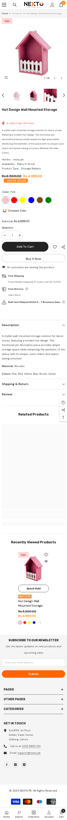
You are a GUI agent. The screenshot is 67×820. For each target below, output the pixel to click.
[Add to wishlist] (55, 247)
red (25, 622)
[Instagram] (15, 765)
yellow (29, 622)
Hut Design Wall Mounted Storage (30, 603)
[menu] (4, 4)
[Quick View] (46, 561)
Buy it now (33, 259)
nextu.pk (18, 159)
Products (17, 13)
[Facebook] (7, 765)
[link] (33, 517)
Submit (33, 674)
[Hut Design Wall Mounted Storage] (33, 567)
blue (34, 622)
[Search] (14, 5)
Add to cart (25, 247)
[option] (33, 50)
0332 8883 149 (31, 746)
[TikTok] (24, 765)
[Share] (62, 247)
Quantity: (8, 227)
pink (20, 622)
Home (5, 13)
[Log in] (52, 5)
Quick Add (34, 588)
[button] (54, 78)
